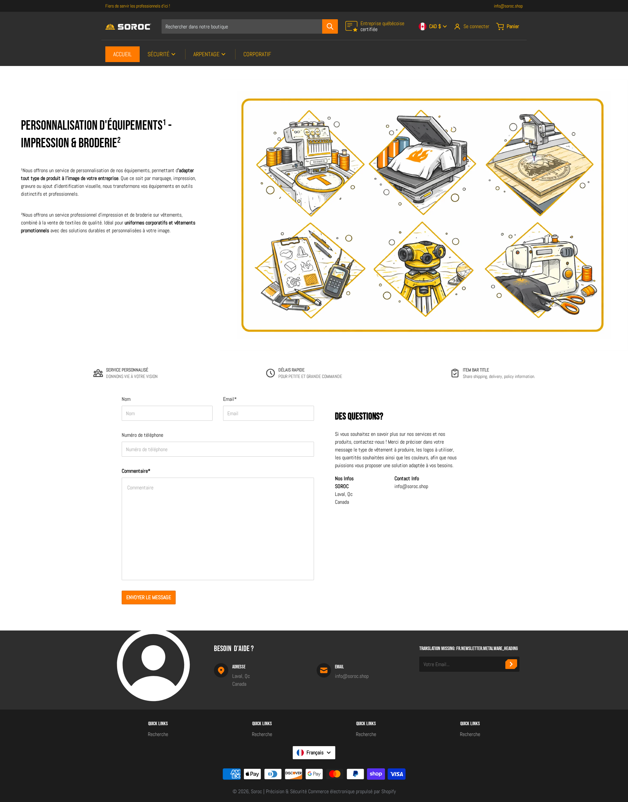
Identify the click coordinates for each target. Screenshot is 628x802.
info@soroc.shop (508, 6)
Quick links (158, 724)
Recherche (158, 734)
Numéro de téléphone (142, 435)
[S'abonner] (511, 664)
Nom (126, 399)
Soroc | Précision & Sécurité (279, 791)
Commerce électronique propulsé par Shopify (352, 791)
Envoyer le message (148, 597)
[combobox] (250, 26)
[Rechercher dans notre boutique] (330, 26)
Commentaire (136, 470)
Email (230, 399)
